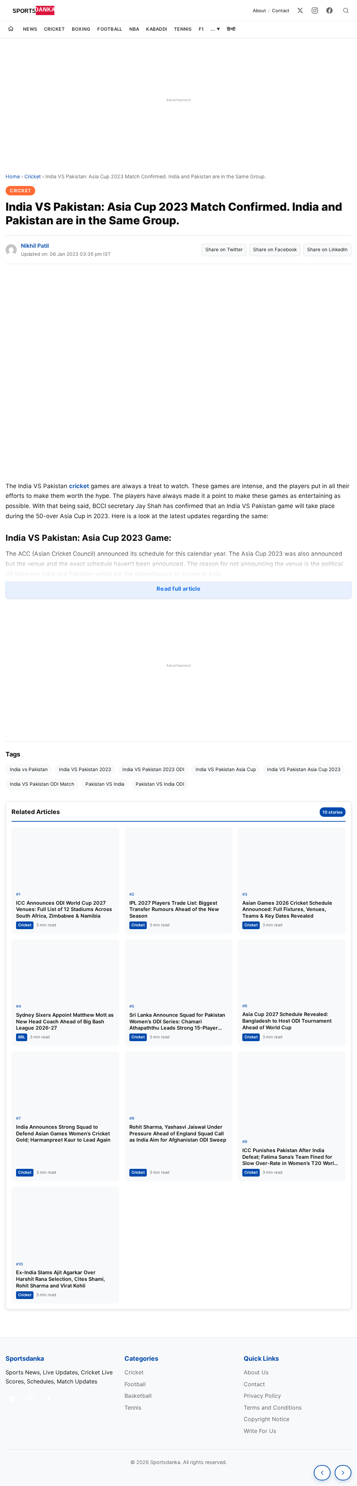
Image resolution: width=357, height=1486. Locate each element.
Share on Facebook (275, 249)
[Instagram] (315, 10)
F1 (201, 29)
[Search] (345, 10)
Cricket (54, 29)
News (30, 29)
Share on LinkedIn (327, 249)
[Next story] (343, 1472)
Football (109, 29)
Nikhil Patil (35, 245)
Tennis (183, 29)
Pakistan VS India (104, 784)
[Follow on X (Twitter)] (13, 1398)
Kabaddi (156, 29)
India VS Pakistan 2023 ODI (153, 769)
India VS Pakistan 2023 (85, 769)
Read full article (178, 588)
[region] (178, 100)
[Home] (10, 29)
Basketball (138, 1395)
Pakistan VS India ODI (160, 784)
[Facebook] (329, 10)
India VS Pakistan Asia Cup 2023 (304, 769)
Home (13, 176)
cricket (79, 486)
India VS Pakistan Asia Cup (226, 769)
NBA (134, 29)
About (259, 10)
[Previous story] (322, 1472)
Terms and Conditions (273, 1407)
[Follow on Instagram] (31, 1398)
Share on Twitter (224, 249)
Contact (280, 10)
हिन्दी (231, 29)
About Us (256, 1372)
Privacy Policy (262, 1395)
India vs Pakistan (29, 769)
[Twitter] (300, 10)
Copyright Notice (266, 1419)
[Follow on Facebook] (49, 1398)
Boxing (81, 29)
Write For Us (260, 1430)
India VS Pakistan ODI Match (42, 784)
